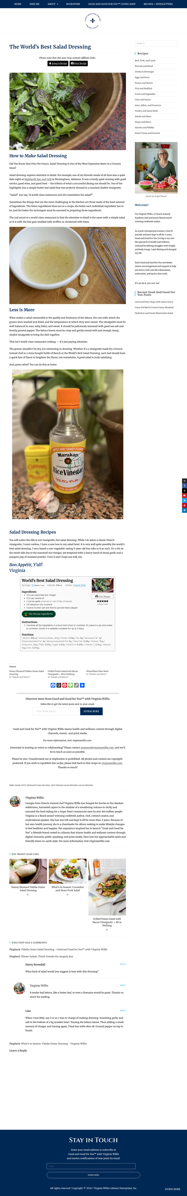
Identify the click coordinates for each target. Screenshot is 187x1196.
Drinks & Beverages (144, 71)
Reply (123, 964)
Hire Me (34, 4)
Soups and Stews (143, 122)
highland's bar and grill (38, 785)
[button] (98, 601)
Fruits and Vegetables (145, 94)
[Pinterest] (184, 505)
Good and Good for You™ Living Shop (112, 4)
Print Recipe (79, 63)
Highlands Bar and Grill (38, 179)
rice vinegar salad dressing (64, 785)
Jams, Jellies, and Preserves (148, 105)
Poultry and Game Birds (146, 111)
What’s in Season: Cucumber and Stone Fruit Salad (68, 889)
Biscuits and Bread (144, 66)
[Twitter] (184, 500)
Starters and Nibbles (144, 127)
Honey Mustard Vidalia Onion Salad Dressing (28, 889)
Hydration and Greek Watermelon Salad (154, 313)
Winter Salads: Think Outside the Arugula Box (47, 956)
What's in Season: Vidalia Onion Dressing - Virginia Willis (54, 1043)
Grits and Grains (143, 99)
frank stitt (20, 785)
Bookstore (73, 4)
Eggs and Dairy (142, 77)
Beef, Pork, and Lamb (145, 60)
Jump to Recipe (59, 63)
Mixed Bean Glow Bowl (97, 671)
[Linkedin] (184, 510)
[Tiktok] (184, 490)
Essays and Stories (144, 83)
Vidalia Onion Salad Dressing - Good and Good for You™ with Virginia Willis (64, 949)
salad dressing (86, 785)
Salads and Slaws (143, 116)
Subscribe (91, 711)
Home (17, 4)
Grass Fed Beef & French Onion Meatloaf (154, 307)
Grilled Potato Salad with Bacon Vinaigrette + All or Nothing (107, 922)
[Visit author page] (15, 801)
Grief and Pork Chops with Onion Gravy (154, 302)
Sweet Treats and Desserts (147, 133)
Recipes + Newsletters (158, 4)
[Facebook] (53, 685)
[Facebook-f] (184, 485)
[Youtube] (184, 495)
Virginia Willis (79, 585)
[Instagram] (184, 480)
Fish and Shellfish (143, 88)
